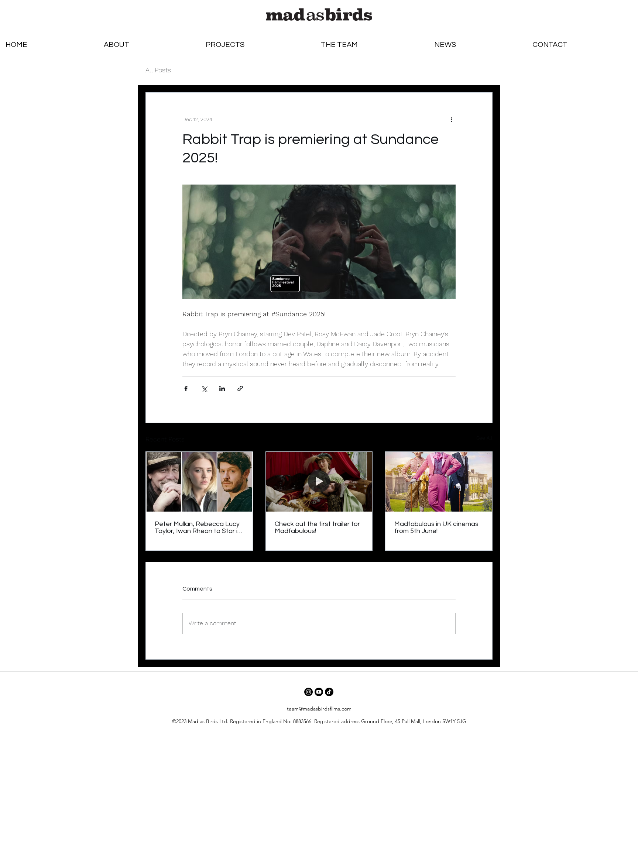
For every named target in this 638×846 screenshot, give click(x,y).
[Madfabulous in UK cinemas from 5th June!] (438, 482)
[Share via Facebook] (185, 388)
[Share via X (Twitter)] (203, 388)
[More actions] (451, 119)
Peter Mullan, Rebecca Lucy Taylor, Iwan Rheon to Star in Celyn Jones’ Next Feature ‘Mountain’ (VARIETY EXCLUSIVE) (198, 527)
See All (484, 438)
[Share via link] (240, 388)
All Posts (158, 70)
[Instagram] (308, 692)
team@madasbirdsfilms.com (319, 708)
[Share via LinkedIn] (222, 388)
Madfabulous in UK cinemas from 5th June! (436, 527)
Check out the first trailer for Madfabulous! (317, 527)
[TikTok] (329, 692)
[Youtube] (319, 692)
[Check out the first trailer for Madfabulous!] (319, 482)
